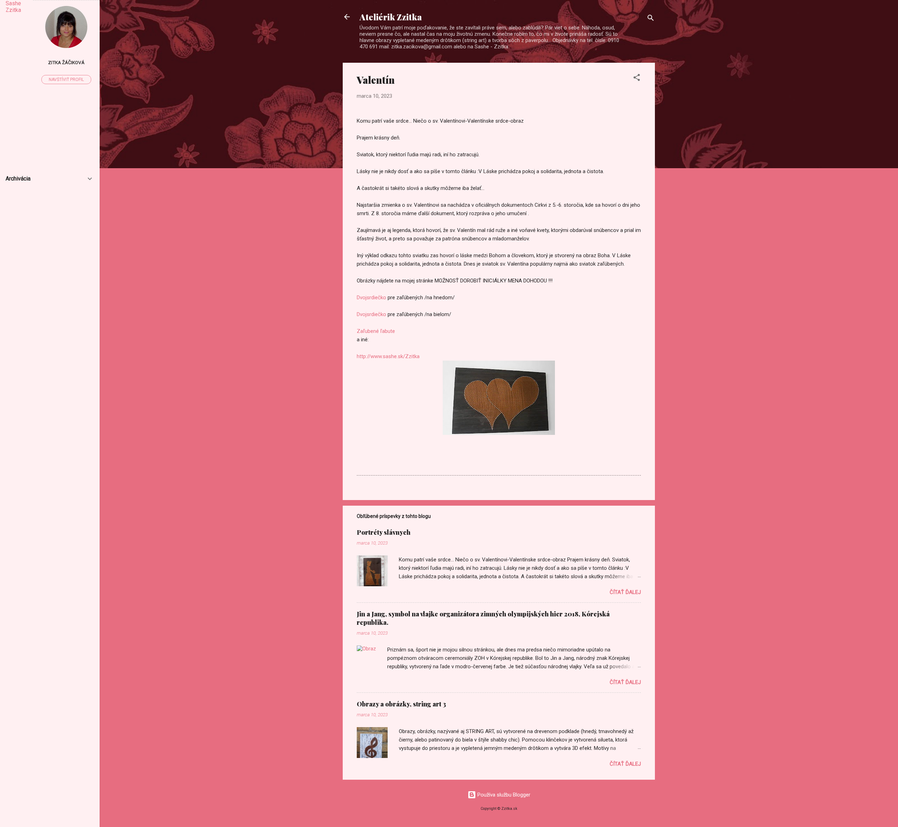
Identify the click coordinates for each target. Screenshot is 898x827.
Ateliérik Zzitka (391, 16)
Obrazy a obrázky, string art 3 (401, 704)
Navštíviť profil (66, 79)
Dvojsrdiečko (371, 297)
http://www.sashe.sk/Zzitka (388, 356)
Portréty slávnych (383, 532)
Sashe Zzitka (13, 6)
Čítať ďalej (625, 592)
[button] (636, 78)
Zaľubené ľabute (376, 331)
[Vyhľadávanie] (650, 19)
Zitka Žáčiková (66, 62)
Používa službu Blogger (503, 795)
